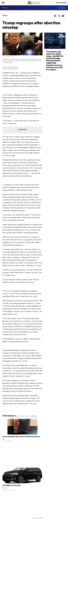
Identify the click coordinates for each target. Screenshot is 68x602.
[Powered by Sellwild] (39, 518)
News (4, 16)
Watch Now (61, 3)
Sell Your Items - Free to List (22, 416)
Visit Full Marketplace (34, 416)
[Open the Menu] (3, 2)
